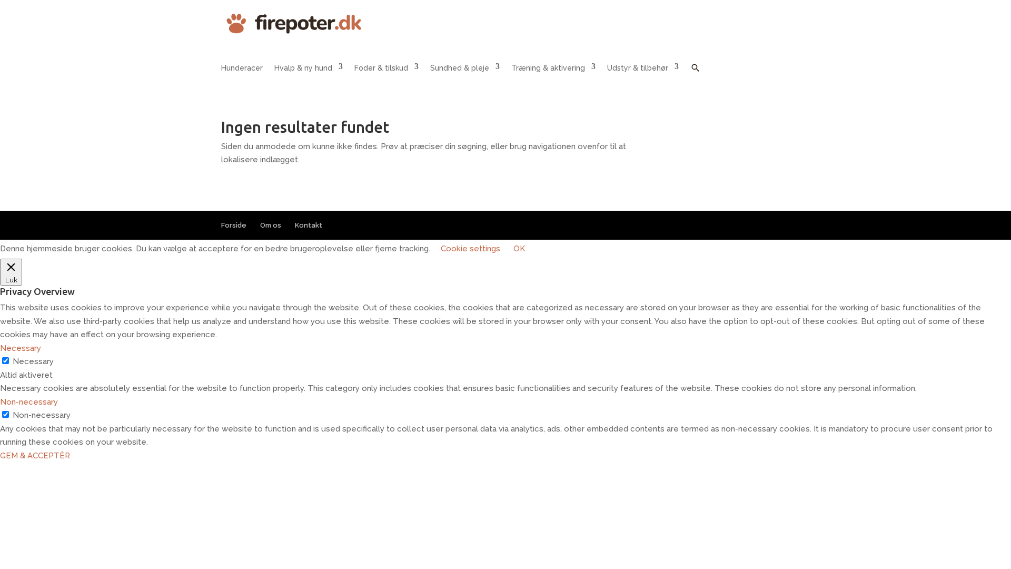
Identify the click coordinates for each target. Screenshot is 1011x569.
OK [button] (519, 248)
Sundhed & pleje (459, 68)
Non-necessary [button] (29, 402)
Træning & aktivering (548, 68)
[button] (695, 76)
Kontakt (308, 225)
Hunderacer (242, 68)
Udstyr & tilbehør (637, 68)
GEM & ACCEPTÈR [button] (35, 455)
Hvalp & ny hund (303, 68)
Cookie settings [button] (470, 248)
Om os (270, 225)
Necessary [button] (20, 348)
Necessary (33, 361)
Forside (233, 225)
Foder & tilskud (381, 68)
